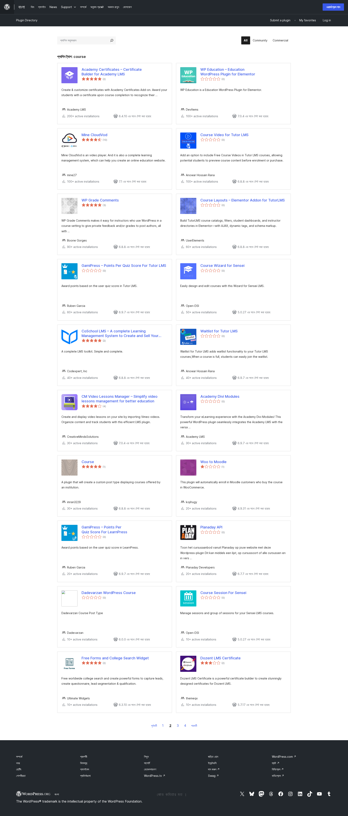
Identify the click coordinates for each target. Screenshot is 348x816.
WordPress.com (284, 756)
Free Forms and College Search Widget (115, 658)
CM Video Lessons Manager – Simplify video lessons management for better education (119, 398)
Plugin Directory (26, 20)
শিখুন (146, 756)
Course (88, 462)
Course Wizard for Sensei (222, 265)
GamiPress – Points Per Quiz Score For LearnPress (104, 529)
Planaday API (211, 527)
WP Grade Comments (100, 200)
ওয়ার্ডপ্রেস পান (333, 7)
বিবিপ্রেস (278, 769)
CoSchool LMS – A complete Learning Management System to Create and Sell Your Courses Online (120, 333)
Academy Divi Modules (219, 396)
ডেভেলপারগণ (150, 769)
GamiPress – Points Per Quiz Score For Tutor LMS (124, 265)
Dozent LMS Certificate (220, 658)
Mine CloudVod (94, 135)
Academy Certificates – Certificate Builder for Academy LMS (112, 71)
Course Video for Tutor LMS (224, 135)
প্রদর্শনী (83, 756)
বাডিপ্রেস (278, 775)
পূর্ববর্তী (154, 725)
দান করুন (214, 769)
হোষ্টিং (18, 769)
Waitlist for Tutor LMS (219, 331)
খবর (18, 763)
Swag (213, 775)
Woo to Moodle (213, 462)
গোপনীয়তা (21, 775)
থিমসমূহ (83, 763)
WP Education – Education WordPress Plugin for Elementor (227, 71)
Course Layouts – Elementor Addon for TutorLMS (242, 200)
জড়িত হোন (213, 756)
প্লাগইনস (84, 769)
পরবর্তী (194, 725)
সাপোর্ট (147, 763)
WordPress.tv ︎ (154, 775)
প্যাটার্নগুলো (85, 775)
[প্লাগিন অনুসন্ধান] (112, 40)
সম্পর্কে (19, 756)
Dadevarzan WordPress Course (109, 593)
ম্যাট (276, 763)
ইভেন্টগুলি (212, 763)
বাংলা (57, 794)
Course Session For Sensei (223, 593)
